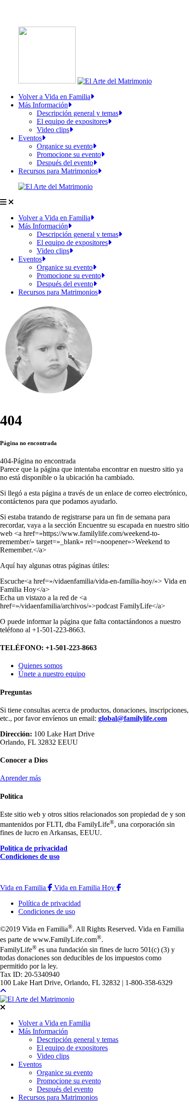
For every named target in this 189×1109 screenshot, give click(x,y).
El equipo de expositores (72, 121)
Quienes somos (40, 665)
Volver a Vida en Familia (54, 96)
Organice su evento (65, 146)
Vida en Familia (27, 888)
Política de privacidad (33, 848)
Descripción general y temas (77, 113)
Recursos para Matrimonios (58, 171)
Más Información (43, 105)
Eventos (30, 138)
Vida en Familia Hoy (87, 888)
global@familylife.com (132, 718)
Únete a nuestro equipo (51, 674)
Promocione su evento (69, 154)
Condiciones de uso (30, 856)
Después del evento (65, 163)
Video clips (53, 130)
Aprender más (20, 778)
